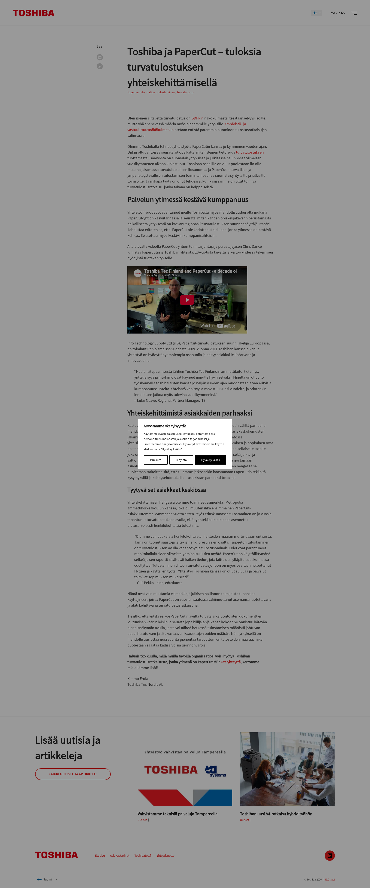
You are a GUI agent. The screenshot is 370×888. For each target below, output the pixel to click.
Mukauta (155, 460)
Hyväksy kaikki (210, 460)
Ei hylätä (181, 460)
